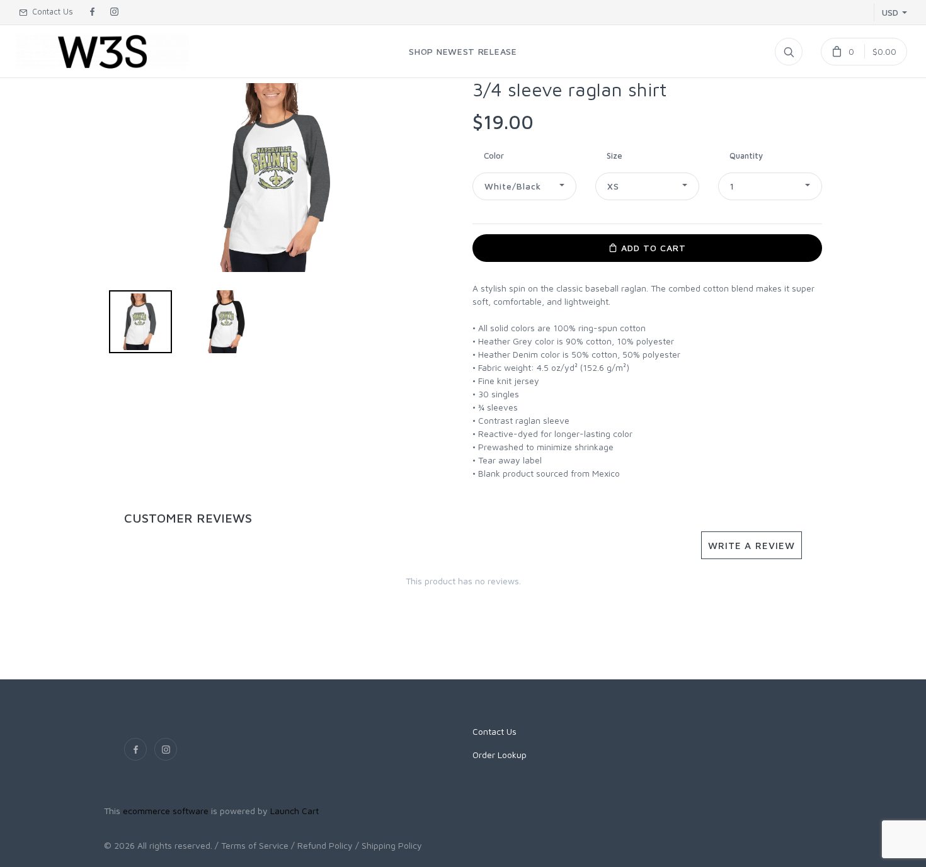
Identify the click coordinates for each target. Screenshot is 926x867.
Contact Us (50, 11)
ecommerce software (166, 810)
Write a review (751, 545)
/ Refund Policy (322, 845)
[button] (524, 186)
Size (614, 155)
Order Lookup (499, 754)
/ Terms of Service (252, 845)
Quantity (746, 155)
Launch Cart (294, 810)
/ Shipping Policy (388, 845)
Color (494, 155)
